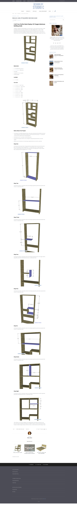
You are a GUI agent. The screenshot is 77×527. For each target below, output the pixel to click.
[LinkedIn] (8, 36)
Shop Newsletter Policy (15, 480)
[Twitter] (8, 29)
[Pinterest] (8, 31)
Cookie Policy (14, 482)
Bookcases (19, 13)
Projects (28, 11)
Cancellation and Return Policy (16, 478)
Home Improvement (43, 11)
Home (13, 13)
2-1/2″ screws (16, 70)
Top (38, 501)
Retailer (34, 11)
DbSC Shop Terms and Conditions (17, 487)
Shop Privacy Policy (15, 471)
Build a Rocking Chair (17, 452)
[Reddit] (8, 38)
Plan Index (13, 491)
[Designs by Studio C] (38, 6)
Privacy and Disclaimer (15, 469)
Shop (50, 11)
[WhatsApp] (8, 40)
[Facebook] (8, 27)
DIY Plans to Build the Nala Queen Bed (41, 453)
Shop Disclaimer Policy (15, 473)
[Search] (53, 11)
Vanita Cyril (44, 498)
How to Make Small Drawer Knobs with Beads (29, 453)
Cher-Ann (14, 20)
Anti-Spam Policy (14, 489)
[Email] (8, 33)
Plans (22, 11)
